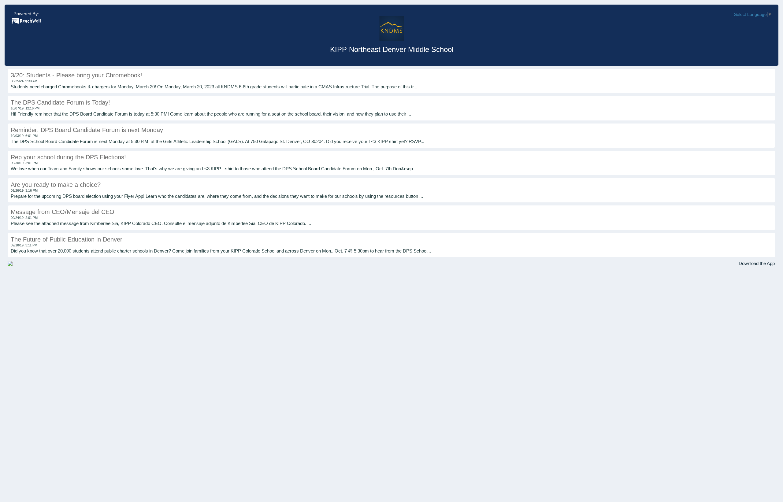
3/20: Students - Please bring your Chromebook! (76, 75)
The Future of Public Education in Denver (66, 239)
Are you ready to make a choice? (56, 184)
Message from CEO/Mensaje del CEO (62, 212)
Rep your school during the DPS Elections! (68, 157)
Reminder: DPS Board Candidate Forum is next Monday (87, 130)
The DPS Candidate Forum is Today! (60, 102)
